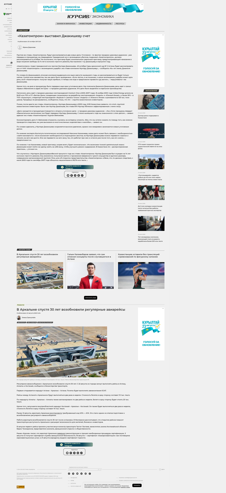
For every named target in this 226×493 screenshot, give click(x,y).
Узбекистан (9, 67)
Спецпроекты (8, 55)
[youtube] (77, 474)
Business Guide (8, 26)
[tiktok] (81, 474)
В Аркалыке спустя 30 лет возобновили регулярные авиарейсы (37, 255)
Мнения (10, 39)
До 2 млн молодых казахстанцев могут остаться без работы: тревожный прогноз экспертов (150, 208)
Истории (9, 20)
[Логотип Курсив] (8, 4)
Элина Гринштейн (28, 317)
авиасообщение (31, 322)
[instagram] (69, 474)
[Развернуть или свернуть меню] (11, 46)
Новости (9, 18)
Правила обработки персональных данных (131, 480)
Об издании (74, 477)
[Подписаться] (100, 470)
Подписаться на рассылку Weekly (78, 467)
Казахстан (9, 65)
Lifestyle (9, 29)
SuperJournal (8, 31)
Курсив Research (7, 24)
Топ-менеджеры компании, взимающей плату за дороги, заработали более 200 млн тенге (150, 239)
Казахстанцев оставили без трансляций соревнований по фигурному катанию (138, 255)
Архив (10, 41)
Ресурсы (119, 24)
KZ (11, 8)
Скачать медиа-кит (76, 486)
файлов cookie (125, 487)
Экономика (9, 35)
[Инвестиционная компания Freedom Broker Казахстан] (7, 14)
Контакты (73, 483)
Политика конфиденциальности (128, 477)
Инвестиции (85, 24)
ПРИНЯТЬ (137, 485)
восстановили (56, 413)
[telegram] (73, 474)
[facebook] (90, 474)
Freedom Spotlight (7, 57)
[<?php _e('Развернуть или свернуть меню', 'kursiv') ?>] (11, 63)
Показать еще (90, 298)
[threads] (86, 474)
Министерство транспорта (45, 322)
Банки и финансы (66, 24)
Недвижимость (103, 24)
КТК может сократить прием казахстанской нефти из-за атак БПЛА (150, 147)
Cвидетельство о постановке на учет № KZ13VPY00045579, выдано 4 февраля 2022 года (37, 476)
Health (10, 33)
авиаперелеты (21, 322)
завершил (61, 433)
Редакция (9, 51)
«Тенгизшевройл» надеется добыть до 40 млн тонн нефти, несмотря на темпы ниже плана (150, 177)
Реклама (9, 53)
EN (9, 8)
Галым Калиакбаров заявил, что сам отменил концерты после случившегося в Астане (89, 256)
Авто (10, 22)
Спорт (10, 37)
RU (6, 8)
